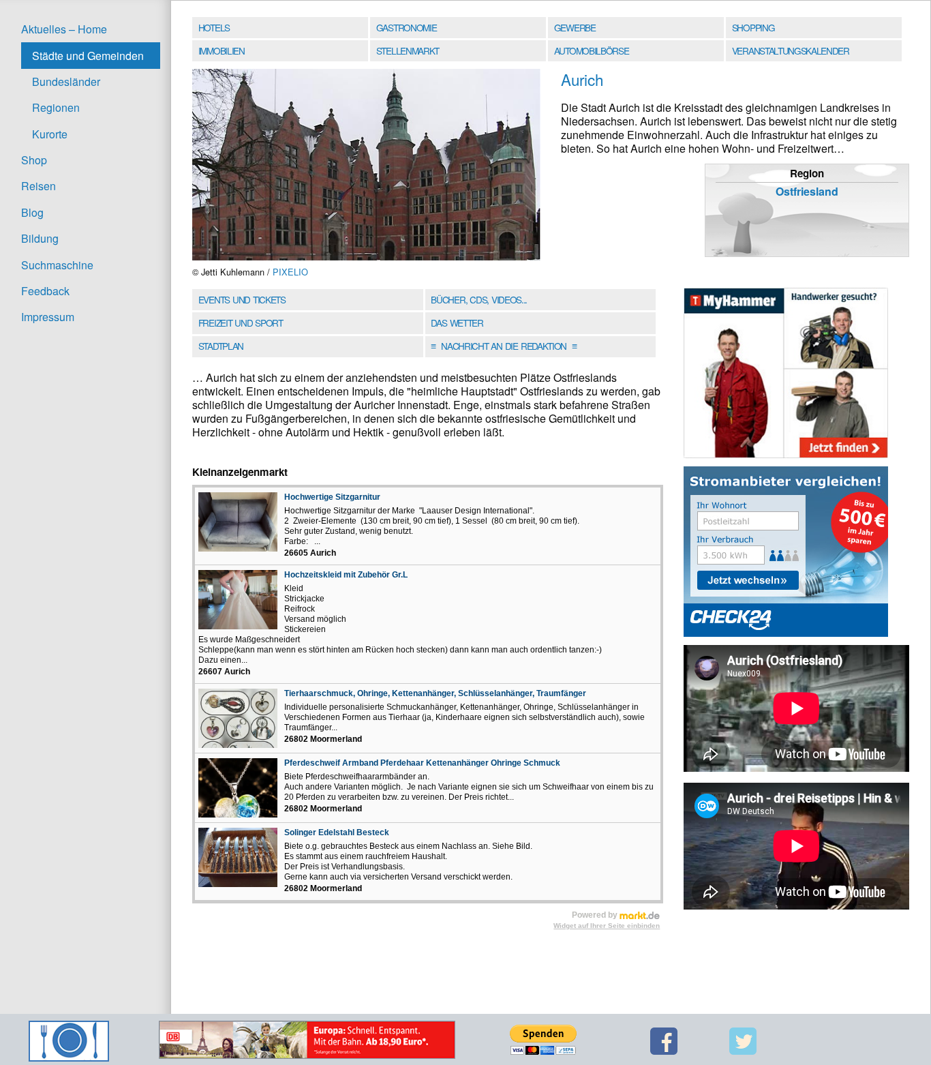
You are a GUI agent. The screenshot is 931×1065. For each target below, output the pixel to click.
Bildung (40, 238)
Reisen (38, 186)
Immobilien (221, 50)
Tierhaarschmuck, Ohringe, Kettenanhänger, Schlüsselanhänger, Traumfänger (435, 693)
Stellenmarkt (407, 50)
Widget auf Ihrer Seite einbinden (606, 925)
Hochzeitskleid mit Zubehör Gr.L (346, 575)
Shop (34, 160)
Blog (32, 212)
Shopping (753, 27)
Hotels (214, 27)
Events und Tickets (242, 299)
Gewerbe (575, 27)
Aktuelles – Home (64, 29)
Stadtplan (220, 345)
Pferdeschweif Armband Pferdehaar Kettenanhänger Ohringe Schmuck (422, 763)
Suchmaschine (57, 265)
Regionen (56, 107)
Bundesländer (66, 81)
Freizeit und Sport (240, 322)
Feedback (45, 291)
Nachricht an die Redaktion (503, 345)
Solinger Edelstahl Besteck (336, 832)
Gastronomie (406, 27)
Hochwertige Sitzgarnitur (332, 497)
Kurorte (49, 134)
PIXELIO (290, 271)
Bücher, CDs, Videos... (479, 299)
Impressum (47, 317)
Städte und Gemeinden (88, 55)
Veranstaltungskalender (790, 50)
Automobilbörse (591, 50)
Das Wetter (457, 322)
